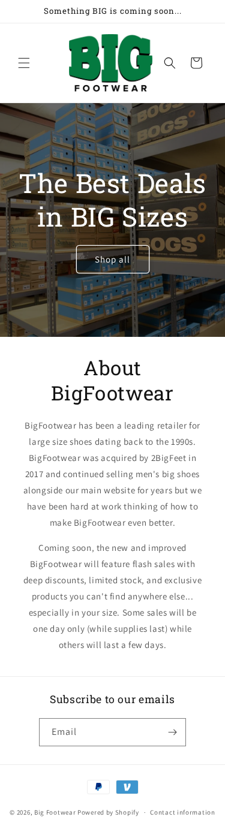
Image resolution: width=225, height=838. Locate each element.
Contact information (182, 812)
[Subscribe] (172, 732)
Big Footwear (55, 812)
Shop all (112, 259)
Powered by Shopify (108, 812)
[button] (24, 63)
